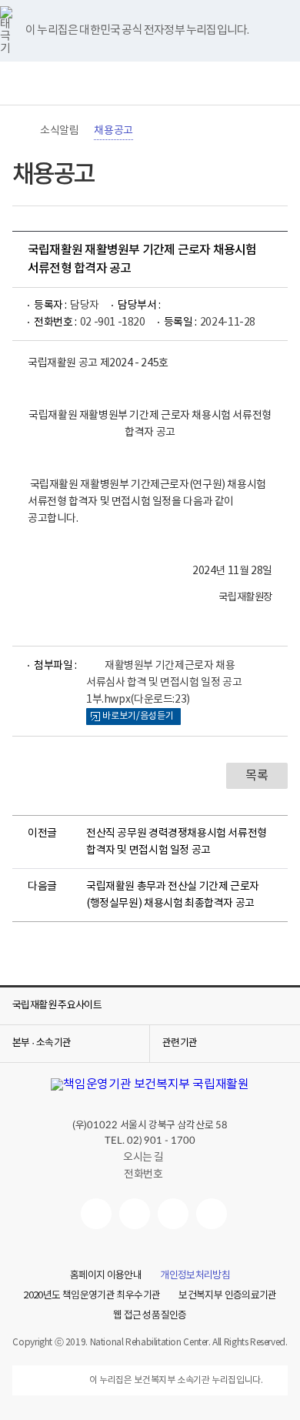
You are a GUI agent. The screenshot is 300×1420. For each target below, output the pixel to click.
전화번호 (143, 1174)
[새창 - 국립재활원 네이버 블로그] (134, 1213)
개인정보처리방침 (195, 1276)
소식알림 (59, 131)
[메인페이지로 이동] (150, 83)
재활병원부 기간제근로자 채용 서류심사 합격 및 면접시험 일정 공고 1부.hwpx (164, 683)
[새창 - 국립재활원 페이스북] (211, 1213)
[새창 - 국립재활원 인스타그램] (173, 1213)
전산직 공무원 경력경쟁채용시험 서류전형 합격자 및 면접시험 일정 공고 (176, 842)
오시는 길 (143, 1157)
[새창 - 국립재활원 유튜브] (96, 1213)
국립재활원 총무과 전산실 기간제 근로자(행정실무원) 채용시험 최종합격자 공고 (172, 895)
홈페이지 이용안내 (106, 1276)
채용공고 (113, 131)
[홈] (20, 130)
